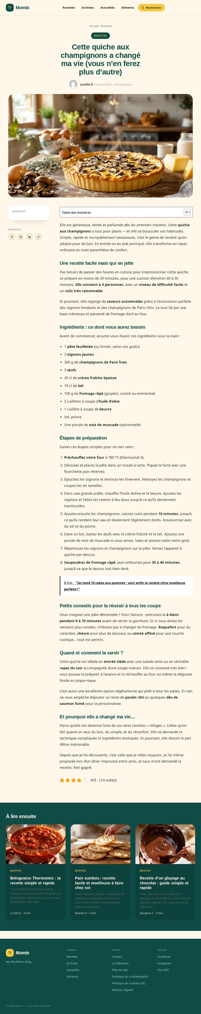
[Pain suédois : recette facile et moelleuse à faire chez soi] (100, 844)
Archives (88, 7)
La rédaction (120, 963)
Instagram (164, 963)
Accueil (94, 26)
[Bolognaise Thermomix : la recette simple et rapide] (36, 844)
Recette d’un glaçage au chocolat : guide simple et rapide (164, 883)
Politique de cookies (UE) (128, 983)
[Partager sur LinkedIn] (29, 236)
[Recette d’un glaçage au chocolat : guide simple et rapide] (165, 844)
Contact (117, 956)
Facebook (163, 956)
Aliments (127, 7)
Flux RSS (163, 970)
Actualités (107, 7)
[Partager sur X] (20, 236)
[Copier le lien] (38, 236)
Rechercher (153, 7)
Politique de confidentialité (130, 976)
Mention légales (122, 990)
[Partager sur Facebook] (11, 236)
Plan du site (120, 970)
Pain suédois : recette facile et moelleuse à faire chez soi (99, 883)
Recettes (69, 7)
